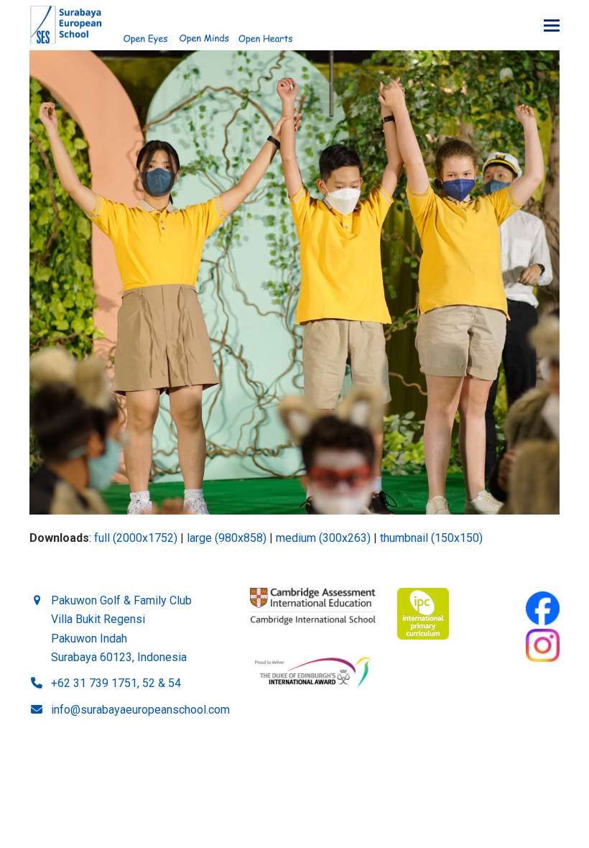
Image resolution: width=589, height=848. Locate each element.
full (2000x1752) (135, 538)
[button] (552, 25)
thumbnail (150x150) (431, 538)
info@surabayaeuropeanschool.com (140, 709)
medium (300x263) (323, 538)
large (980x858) (226, 538)
